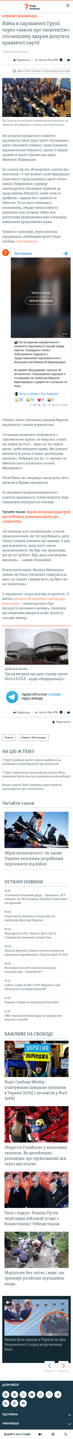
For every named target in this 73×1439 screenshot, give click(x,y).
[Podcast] (14, 1403)
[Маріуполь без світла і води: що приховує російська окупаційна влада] (36, 1250)
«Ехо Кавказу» (26, 241)
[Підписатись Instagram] (40, 1394)
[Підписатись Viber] (49, 1394)
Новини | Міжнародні (19, 16)
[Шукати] (65, 1434)
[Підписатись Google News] (14, 1394)
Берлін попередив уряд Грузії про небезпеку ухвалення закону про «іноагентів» (36, 517)
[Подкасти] (53, 1434)
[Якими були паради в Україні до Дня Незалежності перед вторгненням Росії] (36, 1317)
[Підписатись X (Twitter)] (23, 1394)
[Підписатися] (23, 1403)
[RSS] (5, 1403)
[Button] (22, 60)
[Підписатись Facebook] (5, 1394)
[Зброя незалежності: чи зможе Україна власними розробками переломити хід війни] (36, 830)
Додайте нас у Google (17, 1434)
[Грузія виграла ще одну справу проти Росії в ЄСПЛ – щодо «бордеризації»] (36, 647)
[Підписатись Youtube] (31, 1394)
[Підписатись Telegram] (57, 1394)
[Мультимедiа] (40, 1434)
